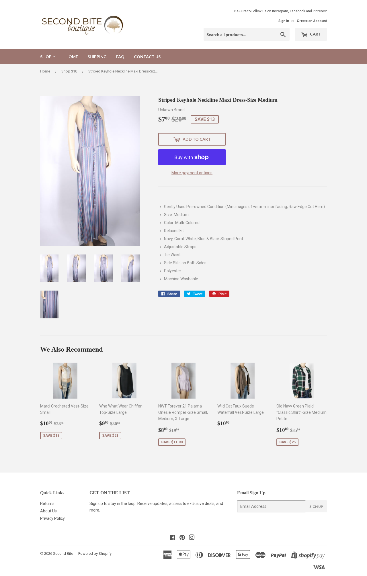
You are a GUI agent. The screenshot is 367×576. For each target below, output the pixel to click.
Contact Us (147, 56)
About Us (48, 511)
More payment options (191, 173)
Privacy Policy (52, 518)
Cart (315, 34)
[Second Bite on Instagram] (192, 538)
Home (71, 56)
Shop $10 (69, 71)
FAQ (120, 56)
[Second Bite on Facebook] (172, 538)
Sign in (283, 21)
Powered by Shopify (95, 553)
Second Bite (63, 553)
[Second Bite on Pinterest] (182, 538)
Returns (47, 503)
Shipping (97, 56)
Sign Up (316, 506)
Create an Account (312, 21)
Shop (46, 56)
